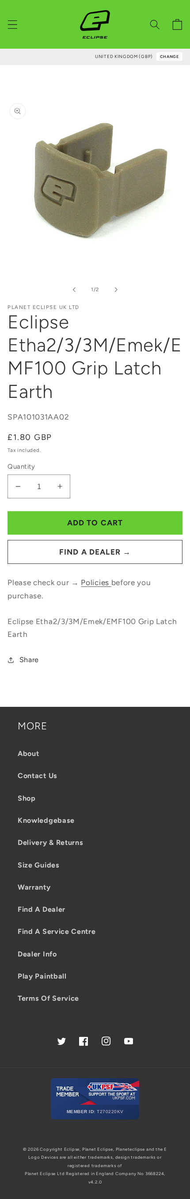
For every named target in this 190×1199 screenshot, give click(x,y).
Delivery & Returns (50, 842)
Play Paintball (42, 976)
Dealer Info (37, 954)
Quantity (21, 466)
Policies (96, 582)
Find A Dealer (41, 909)
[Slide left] (74, 290)
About (28, 753)
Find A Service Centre (57, 931)
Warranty (34, 887)
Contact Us (37, 775)
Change (169, 56)
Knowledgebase (46, 820)
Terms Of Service (48, 998)
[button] (12, 24)
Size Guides (39, 865)
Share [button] (29, 659)
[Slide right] (115, 290)
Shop (27, 798)
